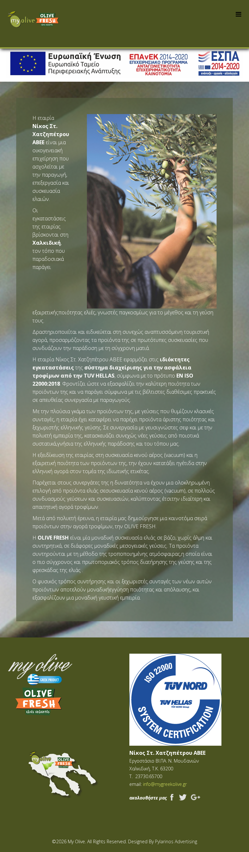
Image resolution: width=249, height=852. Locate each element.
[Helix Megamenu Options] (238, 14)
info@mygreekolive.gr (165, 784)
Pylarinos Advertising (176, 841)
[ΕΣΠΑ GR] (124, 63)
